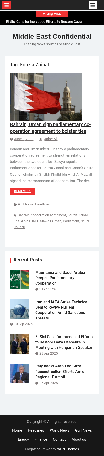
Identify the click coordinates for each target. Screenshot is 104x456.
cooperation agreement (48, 215)
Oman (56, 221)
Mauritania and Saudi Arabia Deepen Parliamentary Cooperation (60, 278)
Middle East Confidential (52, 36)
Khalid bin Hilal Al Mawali (32, 221)
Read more (22, 191)
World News (59, 430)
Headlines (42, 204)
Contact (59, 439)
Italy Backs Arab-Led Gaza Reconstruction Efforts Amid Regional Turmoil (59, 371)
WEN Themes (68, 449)
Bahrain (24, 215)
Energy (23, 439)
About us (79, 439)
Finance (41, 439)
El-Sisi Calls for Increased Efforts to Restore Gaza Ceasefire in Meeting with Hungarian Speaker (64, 342)
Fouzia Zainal (77, 215)
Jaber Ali (50, 139)
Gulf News (26, 204)
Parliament (71, 221)
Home (17, 430)
